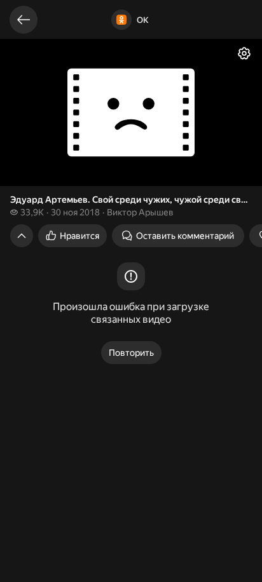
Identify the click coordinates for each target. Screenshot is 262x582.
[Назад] (24, 20)
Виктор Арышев (140, 212)
